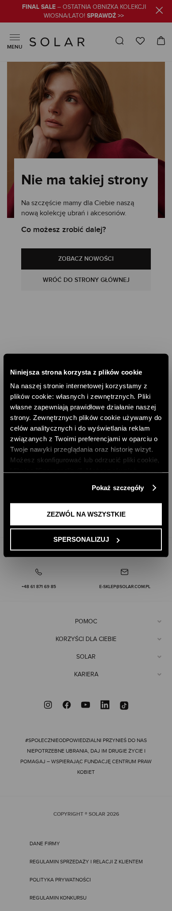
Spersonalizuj (81, 539)
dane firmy (45, 843)
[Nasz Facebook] (67, 706)
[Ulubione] (140, 40)
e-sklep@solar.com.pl (124, 586)
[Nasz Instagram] (48, 706)
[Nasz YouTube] (85, 706)
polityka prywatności (60, 880)
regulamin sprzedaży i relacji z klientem (86, 862)
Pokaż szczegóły (118, 487)
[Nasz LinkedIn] (105, 706)
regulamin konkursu (58, 898)
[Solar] (57, 41)
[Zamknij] (159, 11)
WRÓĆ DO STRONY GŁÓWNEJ (86, 280)
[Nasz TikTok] (124, 706)
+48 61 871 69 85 (39, 586)
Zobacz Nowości (86, 258)
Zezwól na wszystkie (86, 513)
